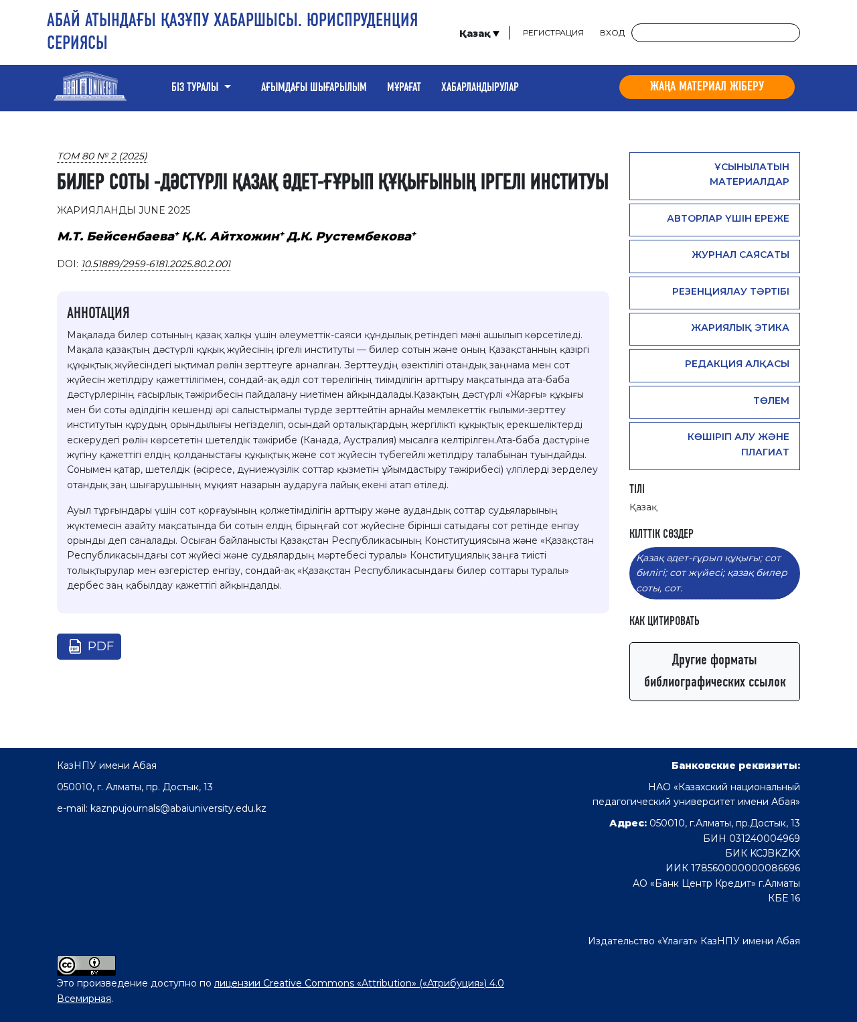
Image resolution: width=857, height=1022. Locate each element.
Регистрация (553, 32)
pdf (101, 646)
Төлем (771, 400)
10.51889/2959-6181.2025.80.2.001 (155, 264)
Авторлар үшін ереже (728, 218)
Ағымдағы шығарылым (314, 88)
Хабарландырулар (480, 88)
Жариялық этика (740, 327)
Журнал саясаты (740, 254)
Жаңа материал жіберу (707, 87)
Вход (612, 32)
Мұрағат (404, 88)
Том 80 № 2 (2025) (102, 156)
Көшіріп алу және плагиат (738, 444)
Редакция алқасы (737, 364)
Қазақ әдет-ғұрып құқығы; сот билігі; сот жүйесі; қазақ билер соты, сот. (711, 573)
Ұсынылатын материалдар (749, 174)
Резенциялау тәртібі (730, 291)
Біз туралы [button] (196, 88)
